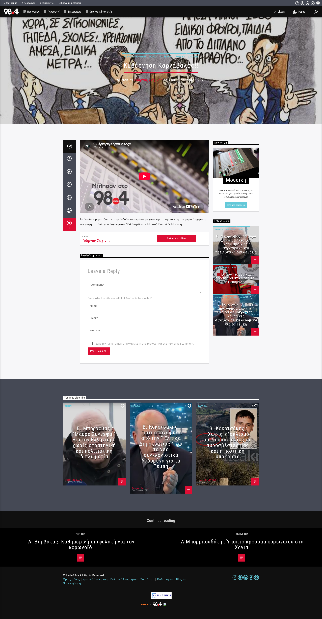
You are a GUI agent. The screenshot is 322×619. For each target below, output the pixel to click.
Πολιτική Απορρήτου (124, 579)
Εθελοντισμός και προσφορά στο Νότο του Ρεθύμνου (236, 278)
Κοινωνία (166, 56)
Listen (281, 11)
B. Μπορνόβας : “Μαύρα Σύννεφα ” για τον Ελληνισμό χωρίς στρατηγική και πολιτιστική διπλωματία (236, 244)
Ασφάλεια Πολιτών (135, 56)
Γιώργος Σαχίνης (148, 80)
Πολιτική (180, 56)
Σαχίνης (193, 56)
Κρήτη (236, 267)
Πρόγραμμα (11, 3)
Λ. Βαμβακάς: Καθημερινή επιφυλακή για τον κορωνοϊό (81, 544)
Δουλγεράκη (221, 267)
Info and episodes (236, 205)
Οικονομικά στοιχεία (70, 3)
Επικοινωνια (48, 3)
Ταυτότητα (147, 579)
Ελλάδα (153, 56)
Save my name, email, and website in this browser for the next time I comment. (145, 343)
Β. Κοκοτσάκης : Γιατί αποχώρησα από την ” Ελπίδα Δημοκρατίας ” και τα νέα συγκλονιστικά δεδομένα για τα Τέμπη (236, 314)
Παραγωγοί (29, 3)
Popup (301, 11)
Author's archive (176, 238)
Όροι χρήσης (71, 579)
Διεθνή (218, 229)
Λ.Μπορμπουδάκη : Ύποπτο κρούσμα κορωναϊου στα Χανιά (242, 544)
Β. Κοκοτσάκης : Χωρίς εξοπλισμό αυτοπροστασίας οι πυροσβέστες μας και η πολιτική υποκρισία (227, 442)
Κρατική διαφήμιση (95, 579)
